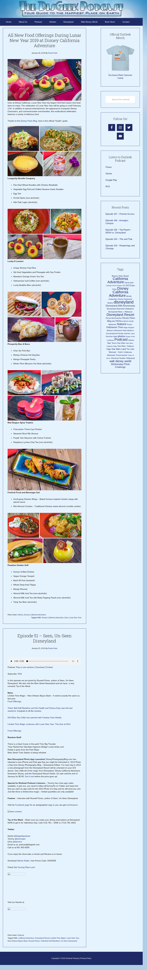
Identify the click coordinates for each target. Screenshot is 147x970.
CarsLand (128, 282)
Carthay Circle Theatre (114, 285)
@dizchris (17, 842)
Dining (114, 289)
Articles (20, 615)
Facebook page (22, 805)
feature (121, 324)
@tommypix (20, 839)
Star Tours (112, 343)
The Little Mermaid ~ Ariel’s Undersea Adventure (120, 352)
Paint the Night (111, 337)
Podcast (21, 935)
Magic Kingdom (129, 327)
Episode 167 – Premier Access (120, 214)
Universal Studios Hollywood (123, 358)
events (131, 321)
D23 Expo (130, 285)
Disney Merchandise (114, 318)
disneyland (124, 302)
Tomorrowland (121, 355)
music (133, 333)
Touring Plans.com (26, 867)
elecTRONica (117, 321)
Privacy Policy (85, 958)
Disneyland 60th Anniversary (120, 306)
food (66, 618)
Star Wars (121, 343)
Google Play (111, 180)
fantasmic (112, 324)
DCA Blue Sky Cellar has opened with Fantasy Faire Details (34, 717)
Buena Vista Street (120, 276)
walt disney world (120, 361)
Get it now (29, 776)
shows (131, 340)
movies (127, 333)
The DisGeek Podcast (71, 9)
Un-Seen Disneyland (69, 941)
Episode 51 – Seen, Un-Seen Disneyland (44, 638)
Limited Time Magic (58, 938)
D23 (123, 285)
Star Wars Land (118, 349)
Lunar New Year (75, 618)
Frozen (129, 324)
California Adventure (26, 938)
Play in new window (25, 667)
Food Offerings (14, 701)
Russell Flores (34, 941)
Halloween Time (114, 327)
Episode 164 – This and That (119, 239)
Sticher (109, 173)
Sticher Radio (23, 860)
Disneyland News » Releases (120, 312)
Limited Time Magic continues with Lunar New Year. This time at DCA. (39, 724)
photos (121, 336)
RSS (20, 674)
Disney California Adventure (35, 615)
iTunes (109, 167)
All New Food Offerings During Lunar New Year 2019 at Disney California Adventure (44, 40)
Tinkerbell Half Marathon (50, 941)
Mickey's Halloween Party (117, 331)
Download (40, 667)
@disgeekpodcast (22, 836)
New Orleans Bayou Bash (18, 941)
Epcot (125, 321)
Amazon (74, 805)
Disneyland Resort (42, 938)
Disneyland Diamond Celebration (120, 309)
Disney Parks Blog (29, 121)
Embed (49, 667)
